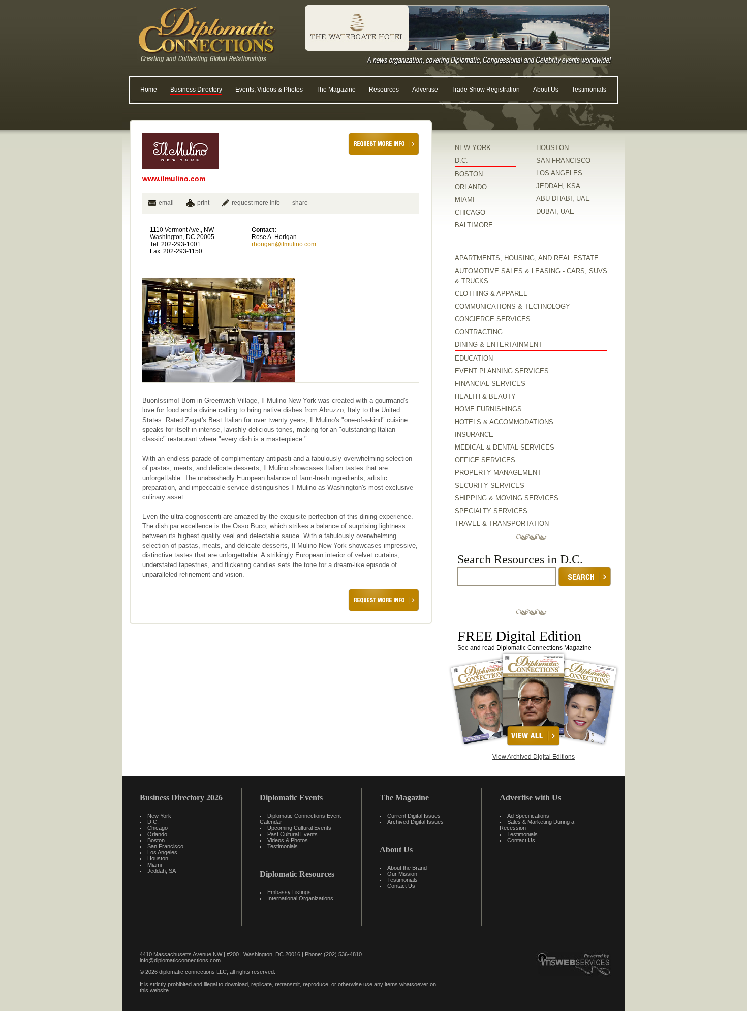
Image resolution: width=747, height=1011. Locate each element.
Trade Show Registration (485, 89)
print (203, 202)
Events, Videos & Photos (269, 89)
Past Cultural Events (292, 834)
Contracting (479, 332)
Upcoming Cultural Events (299, 828)
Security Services (489, 485)
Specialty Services (491, 511)
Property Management (498, 473)
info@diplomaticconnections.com (180, 960)
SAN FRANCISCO (563, 160)
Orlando (157, 834)
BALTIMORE (474, 225)
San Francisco (165, 846)
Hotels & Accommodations (504, 422)
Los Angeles (162, 852)
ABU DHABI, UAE (563, 198)
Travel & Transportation (502, 523)
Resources (384, 89)
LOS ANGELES (559, 173)
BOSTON (469, 174)
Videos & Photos (287, 840)
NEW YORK (473, 148)
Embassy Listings (289, 892)
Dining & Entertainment (498, 344)
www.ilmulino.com (173, 178)
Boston (156, 840)
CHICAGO (470, 212)
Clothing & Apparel (491, 294)
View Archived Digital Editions (533, 756)
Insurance (474, 434)
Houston (157, 858)
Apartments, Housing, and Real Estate (527, 258)
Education (474, 358)
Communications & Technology (512, 306)
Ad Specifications (528, 816)
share (300, 202)
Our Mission (402, 874)
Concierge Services (493, 319)
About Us (545, 89)
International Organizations (300, 898)
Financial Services (490, 384)
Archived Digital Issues (415, 822)
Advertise (425, 89)
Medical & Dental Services (504, 447)
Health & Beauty (485, 396)
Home (148, 89)
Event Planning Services (502, 371)
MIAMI (465, 199)
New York (159, 816)
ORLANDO (471, 187)
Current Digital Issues (414, 816)
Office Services (485, 460)
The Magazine (336, 89)
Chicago (157, 828)
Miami (154, 864)
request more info (256, 202)
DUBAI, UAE (555, 211)
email (166, 202)
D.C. (461, 160)
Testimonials (589, 89)
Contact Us (401, 886)
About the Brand (407, 868)
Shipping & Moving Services (506, 498)
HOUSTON (552, 148)
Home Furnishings (488, 409)
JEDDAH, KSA (558, 186)
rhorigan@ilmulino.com (284, 244)
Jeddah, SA (161, 871)
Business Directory (196, 89)
